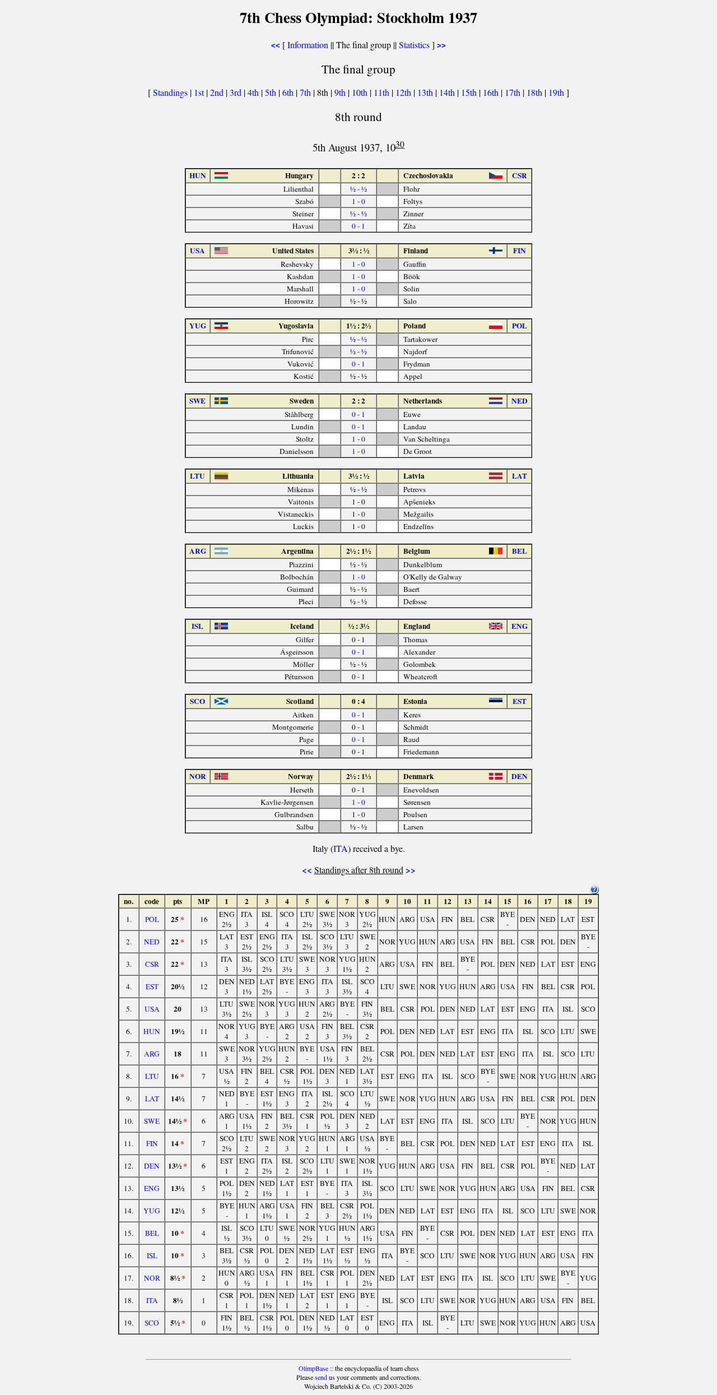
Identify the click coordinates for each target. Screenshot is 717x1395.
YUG (151, 1211)
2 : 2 (358, 175)
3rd (237, 92)
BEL (152, 1233)
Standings (170, 92)
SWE (152, 1121)
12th (404, 92)
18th (535, 92)
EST (152, 986)
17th (514, 92)
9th (341, 92)
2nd (218, 92)
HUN (151, 1031)
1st (200, 92)
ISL (152, 1255)
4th (254, 92)
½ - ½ (358, 189)
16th (492, 92)
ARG (152, 1054)
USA (152, 1009)
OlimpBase (313, 1368)
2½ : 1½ (358, 551)
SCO (152, 1323)
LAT (152, 1098)
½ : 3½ (358, 626)
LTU (152, 1076)
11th (383, 92)
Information (307, 44)
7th (306, 92)
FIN (152, 1143)
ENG (152, 1188)
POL (152, 919)
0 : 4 (358, 701)
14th (448, 92)
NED (152, 942)
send (321, 1377)
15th (470, 92)
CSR (152, 964)
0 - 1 (358, 226)
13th (426, 92)
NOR (152, 1278)
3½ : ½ (358, 250)
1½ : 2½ (358, 325)
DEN (152, 1166)
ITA (340, 848)
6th (289, 92)
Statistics (414, 44)
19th (557, 92)
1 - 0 (358, 201)
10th (361, 92)
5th (271, 92)
